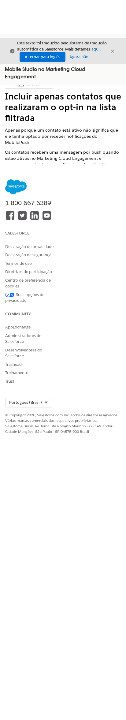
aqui (95, 49)
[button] (28, 402)
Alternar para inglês (42, 56)
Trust (9, 381)
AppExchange (18, 327)
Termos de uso (18, 263)
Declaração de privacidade (29, 246)
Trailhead (13, 364)
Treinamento (16, 372)
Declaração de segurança (28, 254)
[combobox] (28, 402)
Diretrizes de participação (28, 271)
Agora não (78, 56)
